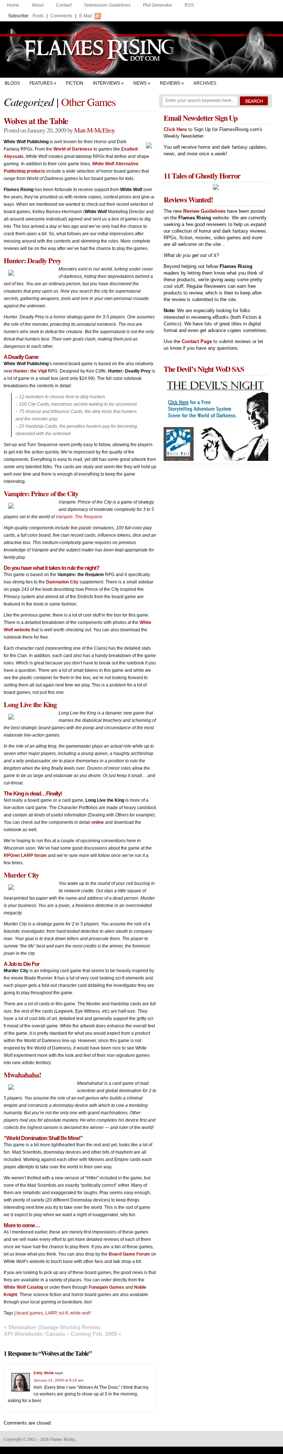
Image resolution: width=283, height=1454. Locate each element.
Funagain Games (106, 1287)
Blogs (12, 83)
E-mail (85, 15)
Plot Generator (157, 5)
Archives (204, 83)
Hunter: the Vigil (30, 371)
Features (41, 83)
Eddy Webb (44, 1373)
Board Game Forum (129, 1254)
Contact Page (197, 341)
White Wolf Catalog (23, 1287)
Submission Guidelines (107, 5)
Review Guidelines (204, 211)
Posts (37, 15)
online (97, 822)
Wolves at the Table (36, 120)
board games (30, 1313)
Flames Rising (141, 49)
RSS (189, 5)
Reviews (170, 83)
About (37, 5)
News (140, 83)
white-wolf (80, 1313)
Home (13, 5)
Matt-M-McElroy (94, 130)
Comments (61, 15)
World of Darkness (72, 149)
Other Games (88, 101)
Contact (63, 5)
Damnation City (62, 582)
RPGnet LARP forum (25, 855)
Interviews (106, 83)
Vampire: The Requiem (79, 516)
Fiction (74, 83)
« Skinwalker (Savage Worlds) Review (52, 1327)
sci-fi (63, 1313)
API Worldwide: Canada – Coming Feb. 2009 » (62, 1334)
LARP (50, 1313)
